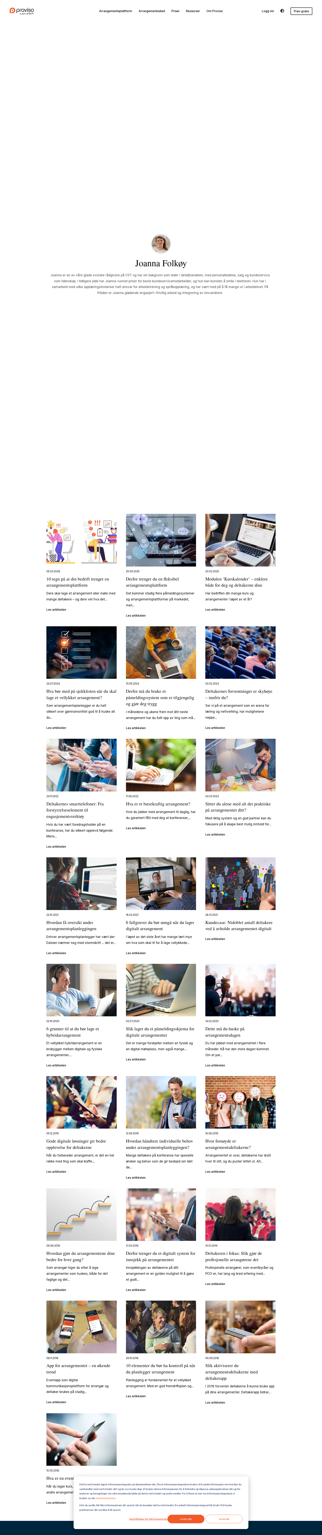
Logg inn (268, 11)
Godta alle (186, 1518)
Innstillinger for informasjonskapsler (152, 1518)
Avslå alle (224, 1518)
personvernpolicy (105, 1498)
